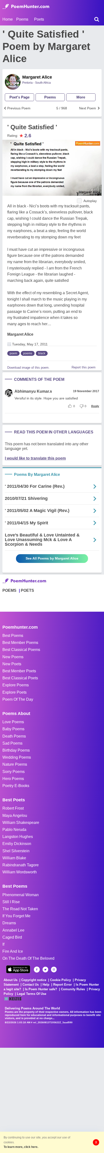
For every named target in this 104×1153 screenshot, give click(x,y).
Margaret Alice (37, 77)
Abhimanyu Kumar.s (33, 391)
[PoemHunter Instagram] (54, 969)
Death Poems (14, 736)
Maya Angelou (14, 815)
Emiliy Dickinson (16, 844)
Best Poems (12, 635)
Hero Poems (13, 779)
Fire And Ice (12, 951)
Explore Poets (14, 692)
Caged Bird (12, 937)
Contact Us (30, 984)
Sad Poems (12, 743)
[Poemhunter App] (18, 969)
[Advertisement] (52, 1100)
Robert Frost (13, 808)
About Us (10, 980)
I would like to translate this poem (35, 458)
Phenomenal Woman (20, 895)
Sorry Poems (13, 772)
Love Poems (13, 722)
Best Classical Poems (21, 650)
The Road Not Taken (20, 909)
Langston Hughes (17, 837)
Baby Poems (13, 729)
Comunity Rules (73, 989)
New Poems (12, 657)
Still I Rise (11, 902)
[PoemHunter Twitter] (45, 969)
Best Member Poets (19, 671)
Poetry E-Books (15, 786)
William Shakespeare (20, 822)
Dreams (9, 923)
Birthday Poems (16, 750)
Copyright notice (33, 980)
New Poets (11, 664)
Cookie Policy (60, 980)
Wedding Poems (16, 757)
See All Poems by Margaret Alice (52, 558)
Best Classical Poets (20, 678)
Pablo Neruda (14, 830)
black (41, 353)
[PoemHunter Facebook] (37, 969)
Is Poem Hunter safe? (41, 989)
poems (27, 353)
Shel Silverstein (16, 851)
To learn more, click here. (21, 1147)
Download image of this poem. (28, 367)
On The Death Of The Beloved (28, 958)
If (3, 944)
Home (7, 19)
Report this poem (84, 367)
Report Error (62, 984)
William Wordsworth (19, 872)
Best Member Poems (20, 643)
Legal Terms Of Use (31, 994)
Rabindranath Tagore (20, 865)
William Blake (14, 858)
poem (13, 353)
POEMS (9, 590)
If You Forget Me (16, 916)
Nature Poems (14, 764)
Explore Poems (15, 685)
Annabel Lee (13, 930)
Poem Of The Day (17, 699)
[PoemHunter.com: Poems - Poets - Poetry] (25, 6)
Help (46, 984)
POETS (27, 590)
